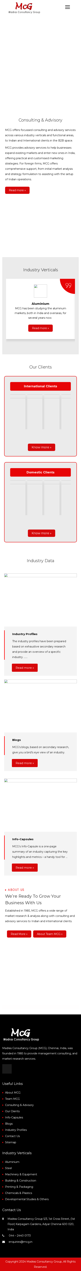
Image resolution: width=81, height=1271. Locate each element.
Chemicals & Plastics (18, 1193)
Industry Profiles (16, 1130)
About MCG (13, 1092)
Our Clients (12, 1111)
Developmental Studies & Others (27, 1199)
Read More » (19, 934)
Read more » (17, 190)
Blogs (9, 1123)
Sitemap (10, 1142)
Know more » (41, 447)
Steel (8, 1168)
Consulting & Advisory (19, 1105)
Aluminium (12, 1162)
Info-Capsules (14, 1117)
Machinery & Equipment (21, 1174)
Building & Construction (20, 1180)
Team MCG (12, 1099)
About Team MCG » (50, 934)
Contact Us (12, 1136)
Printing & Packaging (19, 1186)
